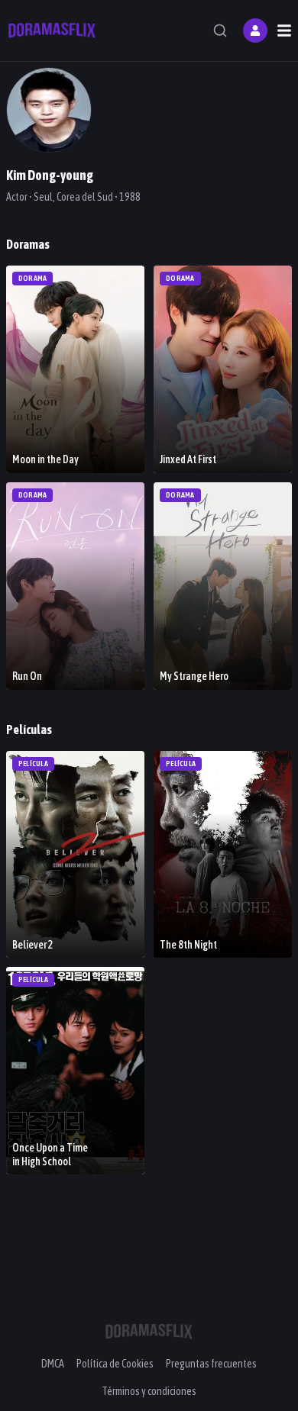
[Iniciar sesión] (255, 30)
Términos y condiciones (149, 1391)
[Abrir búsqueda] (220, 30)
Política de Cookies (115, 1364)
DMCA (52, 1364)
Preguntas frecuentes (211, 1364)
